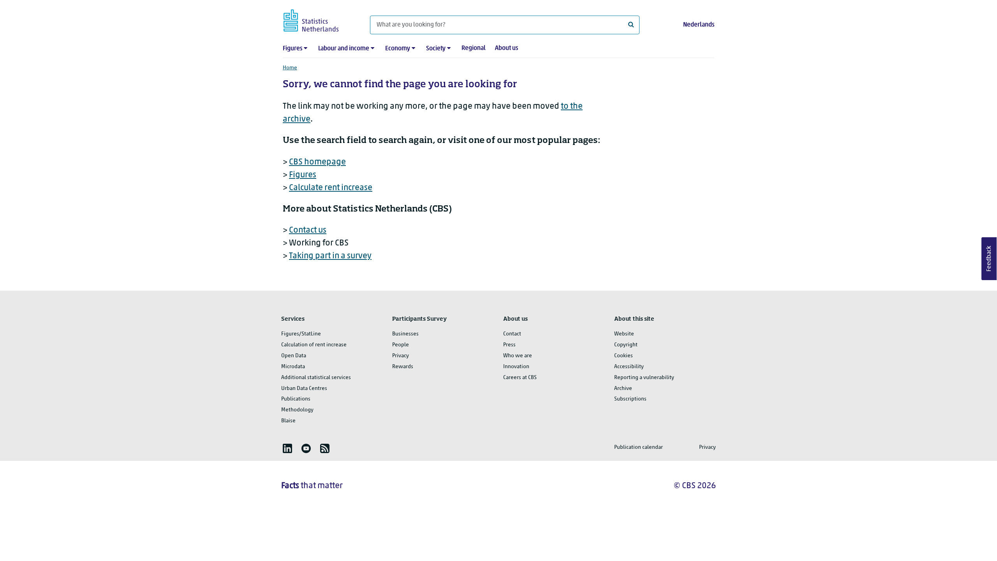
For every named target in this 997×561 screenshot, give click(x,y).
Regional (474, 48)
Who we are (517, 355)
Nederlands (698, 25)
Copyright (626, 345)
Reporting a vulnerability (644, 377)
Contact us (307, 230)
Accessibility (629, 366)
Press (509, 345)
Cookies (623, 355)
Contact (512, 334)
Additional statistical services (316, 377)
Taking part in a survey (330, 256)
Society (436, 49)
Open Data (293, 355)
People (400, 345)
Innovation (516, 366)
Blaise (288, 420)
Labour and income (343, 49)
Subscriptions (630, 399)
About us (506, 48)
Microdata (293, 366)
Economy (397, 49)
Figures (292, 49)
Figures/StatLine (301, 334)
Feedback (989, 259)
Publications (295, 399)
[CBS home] (319, 19)
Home (290, 68)
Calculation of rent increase (314, 345)
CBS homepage (317, 162)
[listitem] (287, 448)
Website (624, 334)
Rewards (402, 366)
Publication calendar (638, 447)
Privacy (400, 355)
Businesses (405, 334)
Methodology (297, 410)
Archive (623, 388)
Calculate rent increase (330, 187)
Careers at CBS (520, 377)
